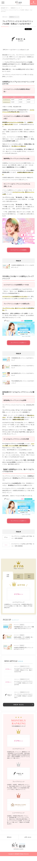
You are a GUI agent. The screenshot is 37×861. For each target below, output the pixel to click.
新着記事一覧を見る (18, 704)
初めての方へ (33, 3)
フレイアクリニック (6, 99)
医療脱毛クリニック (14, 16)
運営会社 (9, 837)
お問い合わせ (27, 837)
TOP (4, 7)
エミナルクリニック (6, 102)
